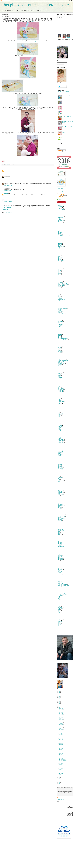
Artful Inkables (60, 234)
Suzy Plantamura (60, 569)
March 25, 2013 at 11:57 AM (8, 179)
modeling (59, 437)
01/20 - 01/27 (61, 773)
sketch (59, 532)
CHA (58, 269)
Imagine (59, 399)
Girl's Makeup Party (61, 365)
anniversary (59, 230)
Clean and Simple (60, 281)
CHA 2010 (59, 271)
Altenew (59, 221)
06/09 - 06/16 (61, 744)
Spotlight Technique (61, 546)
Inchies (59, 402)
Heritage (59, 386)
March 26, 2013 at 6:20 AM (8, 190)
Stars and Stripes (60, 559)
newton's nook (60, 450)
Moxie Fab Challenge (61, 440)
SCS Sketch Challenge (61, 516)
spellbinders (60, 544)
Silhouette (59, 527)
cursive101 (59, 310)
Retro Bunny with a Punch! (62, 760)
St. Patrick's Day (60, 553)
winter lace (59, 624)
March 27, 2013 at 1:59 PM (8, 201)
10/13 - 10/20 (61, 722)
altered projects (60, 222)
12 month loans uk (11, 206)
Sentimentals (60, 519)
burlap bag (59, 261)
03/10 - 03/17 (61, 764)
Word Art (59, 626)
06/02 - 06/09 (61, 745)
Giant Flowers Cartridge (61, 363)
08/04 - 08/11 (61, 734)
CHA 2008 (59, 270)
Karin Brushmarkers (61, 417)
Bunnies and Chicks (61, 260)
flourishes (59, 350)
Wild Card (59, 620)
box (58, 254)
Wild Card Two (60, 621)
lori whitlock (59, 429)
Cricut (59, 306)
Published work (60, 490)
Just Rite (59, 415)
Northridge (59, 455)
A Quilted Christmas (61, 216)
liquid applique (60, 426)
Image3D (59, 398)
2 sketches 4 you (60, 206)
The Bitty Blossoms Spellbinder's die (28, 41)
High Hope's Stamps (61, 389)
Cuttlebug (59, 312)
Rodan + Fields (60, 502)
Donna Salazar (60, 325)
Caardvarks (59, 262)
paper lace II (60, 464)
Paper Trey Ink (60, 467)
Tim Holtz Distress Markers (62, 594)
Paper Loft (59, 465)
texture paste (60, 587)
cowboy (59, 294)
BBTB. (59, 242)
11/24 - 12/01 (61, 714)
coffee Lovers (60, 286)
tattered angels (60, 580)
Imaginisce (59, 400)
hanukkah (59, 379)
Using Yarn (59, 606)
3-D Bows (59, 210)
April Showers (60, 231)
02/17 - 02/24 (61, 768)
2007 (59, 783)
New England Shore (61, 449)
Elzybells (59, 335)
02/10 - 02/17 (61, 769)
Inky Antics (59, 405)
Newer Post (3, 211)
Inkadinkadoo (60, 403)
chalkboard (59, 273)
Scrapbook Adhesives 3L (61, 514)
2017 (59, 702)
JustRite (59, 416)
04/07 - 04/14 (61, 755)
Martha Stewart (60, 430)
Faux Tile (59, 347)
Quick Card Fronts (60, 492)
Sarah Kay (59, 506)
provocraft (59, 489)
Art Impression (60, 232)
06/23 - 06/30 (61, 742)
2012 (59, 777)
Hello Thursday (60, 384)
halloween (59, 375)
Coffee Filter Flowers (61, 285)
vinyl (58, 611)
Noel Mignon (60, 454)
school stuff (59, 508)
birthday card (60, 248)
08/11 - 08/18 (61, 733)
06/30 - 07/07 (61, 740)
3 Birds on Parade (60, 208)
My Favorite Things (60, 442)
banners (59, 241)
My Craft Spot (60, 441)
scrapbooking (60, 515)
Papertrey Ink (60, 469)
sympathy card (60, 574)
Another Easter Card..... (62, 759)
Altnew (59, 223)
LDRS (59, 423)
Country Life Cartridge (61, 293)
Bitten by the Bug (60, 249)
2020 (59, 698)
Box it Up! (59, 255)
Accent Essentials (60, 217)
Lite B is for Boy (60, 427)
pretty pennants (60, 482)
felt (58, 349)
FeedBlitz (62, 65)
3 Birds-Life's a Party (61, 209)
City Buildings (60, 280)
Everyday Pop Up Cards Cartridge (63, 339)
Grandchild (59, 373)
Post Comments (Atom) (9, 212)
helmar (59, 385)
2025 (59, 692)
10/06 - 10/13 (61, 723)
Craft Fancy (59, 296)
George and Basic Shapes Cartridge (63, 360)
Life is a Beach (60, 424)
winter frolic (59, 623)
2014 (59, 706)
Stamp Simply (60, 554)
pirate (59, 479)
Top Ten (59, 599)
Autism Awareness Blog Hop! (66, 95)
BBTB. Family (60, 243)
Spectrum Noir (60, 542)
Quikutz (59, 495)
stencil (59, 560)
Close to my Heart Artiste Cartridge (63, 284)
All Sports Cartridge (61, 220)
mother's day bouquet (61, 439)
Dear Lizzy (59, 314)
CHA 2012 (59, 272)
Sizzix (59, 531)
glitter (59, 366)
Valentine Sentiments (61, 607)
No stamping (60, 452)
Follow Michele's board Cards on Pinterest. (63, 91)
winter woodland (60, 625)
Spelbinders (60, 543)
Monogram (59, 438)
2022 (59, 696)
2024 (59, 693)
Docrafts (59, 322)
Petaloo (59, 476)
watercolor (59, 613)
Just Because (60, 414)
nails (58, 444)
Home (28, 211)
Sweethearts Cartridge (61, 573)
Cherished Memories (61, 275)
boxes (59, 256)
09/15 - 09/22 (61, 727)
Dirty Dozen (59, 319)
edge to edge (60, 333)
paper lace (59, 463)
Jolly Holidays (60, 410)
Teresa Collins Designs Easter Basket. (63, 585)
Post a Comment (5, 209)
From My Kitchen (60, 358)
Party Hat (59, 470)
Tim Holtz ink (60, 595)
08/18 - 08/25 (61, 732)
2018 (59, 701)
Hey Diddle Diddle (60, 388)
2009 (59, 781)
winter (59, 622)
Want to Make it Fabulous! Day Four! (67, 142)
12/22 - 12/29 (61, 709)
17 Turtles (59, 205)
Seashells (59, 517)
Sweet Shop (60, 572)
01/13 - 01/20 (61, 774)
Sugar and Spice (60, 567)
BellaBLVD (59, 245)
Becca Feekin (60, 244)
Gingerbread (60, 364)
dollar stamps (60, 324)
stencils (59, 561)
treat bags (59, 600)
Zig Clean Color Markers (61, 632)
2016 (59, 703)
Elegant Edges (60, 334)
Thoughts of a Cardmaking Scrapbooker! (35, 5)
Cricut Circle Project (61, 307)
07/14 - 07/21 (61, 738)
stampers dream (60, 556)
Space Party (60, 541)
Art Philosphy (60, 233)
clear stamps (60, 282)
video (59, 609)
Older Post (52, 211)
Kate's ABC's (60, 418)
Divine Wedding (60, 321)
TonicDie (59, 598)
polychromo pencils (61, 480)
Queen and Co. (60, 491)
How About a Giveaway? (65, 111)
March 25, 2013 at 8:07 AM (8, 172)
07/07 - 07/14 (61, 739)
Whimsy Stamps (60, 618)
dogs (58, 323)
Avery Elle (59, 236)
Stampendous (60, 555)
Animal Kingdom (60, 229)
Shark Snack (60, 522)
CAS (58, 267)
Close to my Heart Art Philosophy (62, 283)
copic (59, 288)
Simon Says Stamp (60, 529)
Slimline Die (60, 534)
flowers (59, 353)
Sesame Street (60, 520)
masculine (59, 431)
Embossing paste (60, 337)
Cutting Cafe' (60, 311)
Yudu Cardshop (60, 631)
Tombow (59, 596)
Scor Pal (59, 509)
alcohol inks (59, 219)
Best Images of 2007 (61, 246)
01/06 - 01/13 (61, 775)
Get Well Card (60, 362)
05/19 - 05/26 (61, 748)
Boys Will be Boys (60, 257)
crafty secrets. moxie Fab (61, 299)
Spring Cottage (60, 548)
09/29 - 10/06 (61, 724)
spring (59, 547)
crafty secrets (60, 298)
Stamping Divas (60, 558)
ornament (59, 457)
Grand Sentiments (60, 372)
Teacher (59, 582)
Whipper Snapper (60, 619)
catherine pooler (60, 268)
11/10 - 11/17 (61, 717)
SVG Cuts (59, 570)
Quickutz (59, 493)
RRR (58, 503)
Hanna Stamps (60, 378)
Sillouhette (59, 528)
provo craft (59, 488)
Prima (59, 483)
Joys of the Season (60, 413)
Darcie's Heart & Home (61, 313)
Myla (58, 443)
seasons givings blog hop (61, 518)
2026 (59, 691)
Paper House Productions (61, 462)
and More (59, 228)
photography (60, 477)
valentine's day (60, 608)
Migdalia (5, 198)
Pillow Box (59, 478)
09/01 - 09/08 (61, 729)
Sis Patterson (6, 193)
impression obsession (61, 401)
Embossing (59, 336)
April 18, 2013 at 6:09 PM (7, 207)
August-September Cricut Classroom (63, 235)
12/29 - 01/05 (61, 708)
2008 (59, 782)
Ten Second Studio (60, 583)
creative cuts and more (61, 301)
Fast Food (59, 345)
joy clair (59, 412)
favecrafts (59, 348)
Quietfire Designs (60, 494)
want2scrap (59, 612)
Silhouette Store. (34, 21)
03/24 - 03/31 (61, 758)
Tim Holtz (59, 592)
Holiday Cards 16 (60, 391)
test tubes (59, 586)
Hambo (59, 376)
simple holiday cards (61, 530)
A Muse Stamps (60, 215)
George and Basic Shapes (62, 359)
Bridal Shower (60, 258)
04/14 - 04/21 (61, 754)
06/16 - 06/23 (61, 743)
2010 (59, 779)
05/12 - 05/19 (61, 749)
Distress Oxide (60, 320)
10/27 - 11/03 (61, 719)
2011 (59, 778)
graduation (59, 371)
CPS (58, 295)
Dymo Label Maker (60, 327)
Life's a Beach (60, 425)
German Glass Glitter (61, 361)
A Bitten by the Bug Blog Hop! (66, 116)
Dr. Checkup (60, 326)
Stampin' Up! (60, 557)
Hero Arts (59, 387)
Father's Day (60, 346)
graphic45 (59, 374)
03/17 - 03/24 (61, 763)
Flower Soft (59, 352)
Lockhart (59, 428)
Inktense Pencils (60, 404)
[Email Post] (14, 164)
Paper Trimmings (60, 468)
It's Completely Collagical (60, 191)
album (59, 218)
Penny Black (60, 475)
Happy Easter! (61, 761)
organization (60, 456)
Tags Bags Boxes (60, 579)
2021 (59, 697)
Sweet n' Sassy (60, 571)
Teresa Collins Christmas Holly (62, 584)
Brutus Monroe (60, 259)
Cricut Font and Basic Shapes (62, 308)
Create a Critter (60, 300)
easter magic (60, 332)
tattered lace (60, 581)
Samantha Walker (60, 505)
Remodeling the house (61, 501)
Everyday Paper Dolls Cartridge (62, 338)
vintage (59, 610)
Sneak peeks (60, 535)
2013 (59, 707)
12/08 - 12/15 (61, 712)
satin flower (59, 507)
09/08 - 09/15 (61, 728)
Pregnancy (59, 481)
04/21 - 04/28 (61, 753)
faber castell (60, 340)
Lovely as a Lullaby (60, 188)
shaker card (59, 521)
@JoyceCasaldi (6, 169)
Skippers (59, 533)
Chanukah (59, 274)
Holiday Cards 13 (60, 390)
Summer (59, 568)
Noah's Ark (59, 453)
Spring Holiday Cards (61, 549)
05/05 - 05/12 (61, 750)
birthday (59, 247)
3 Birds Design (60, 207)
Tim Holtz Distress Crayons (62, 593)
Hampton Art (60, 377)
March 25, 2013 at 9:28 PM (8, 185)
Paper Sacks (60, 466)
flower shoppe (60, 351)
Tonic (59, 597)
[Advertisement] (62, 25)
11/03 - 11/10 (61, 718)
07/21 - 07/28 (61, 737)
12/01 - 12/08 (61, 713)
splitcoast (59, 545)
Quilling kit (59, 496)
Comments (60, 17)
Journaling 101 (60, 411)
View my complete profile (60, 799)
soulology (59, 540)
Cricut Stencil (60, 309)
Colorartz (59, 287)
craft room (59, 297)
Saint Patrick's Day (60, 504)
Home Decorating (60, 392)
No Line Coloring (60, 451)
